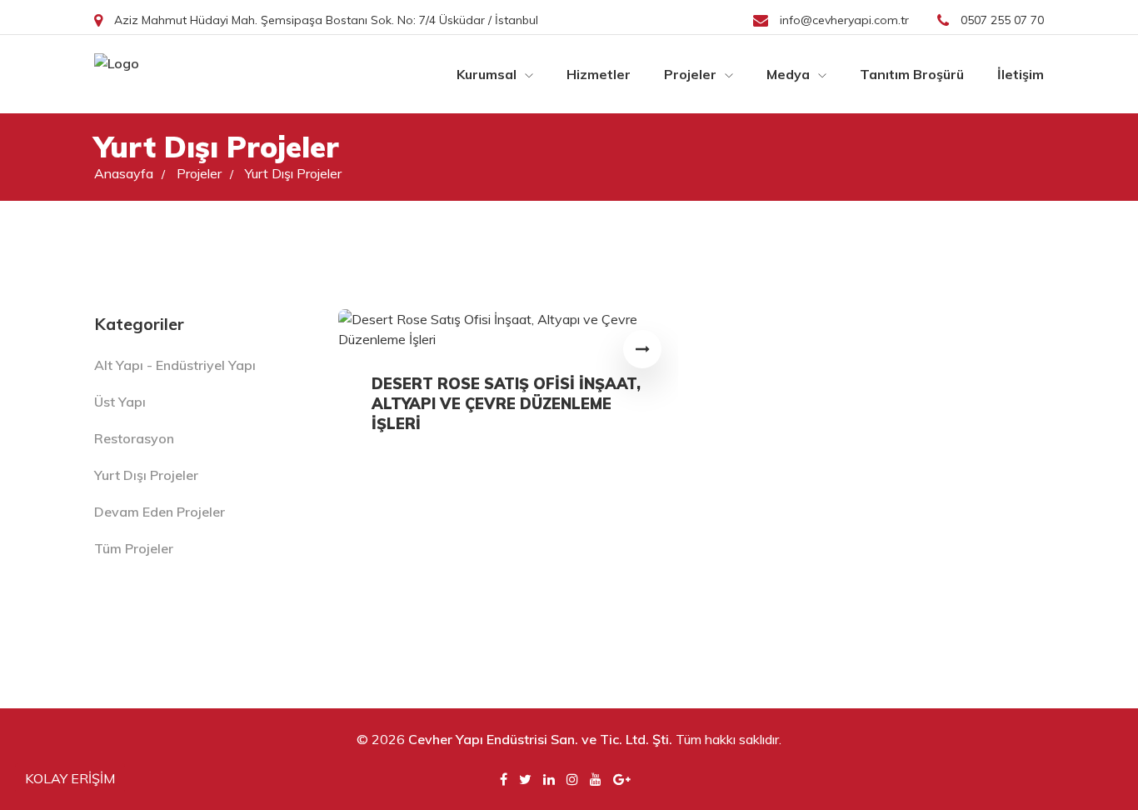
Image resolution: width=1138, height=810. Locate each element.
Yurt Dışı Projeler (293, 173)
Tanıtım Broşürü (912, 74)
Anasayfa (129, 173)
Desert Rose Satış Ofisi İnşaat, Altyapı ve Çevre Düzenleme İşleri (506, 403)
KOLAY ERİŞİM (70, 778)
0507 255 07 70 (1000, 20)
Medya (789, 74)
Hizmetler (599, 74)
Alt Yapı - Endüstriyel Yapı (175, 365)
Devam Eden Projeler (159, 511)
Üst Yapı (120, 401)
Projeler (692, 74)
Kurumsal (488, 74)
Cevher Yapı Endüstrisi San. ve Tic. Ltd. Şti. (540, 739)
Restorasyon (134, 438)
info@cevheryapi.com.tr (844, 20)
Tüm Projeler (133, 548)
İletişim (1020, 74)
